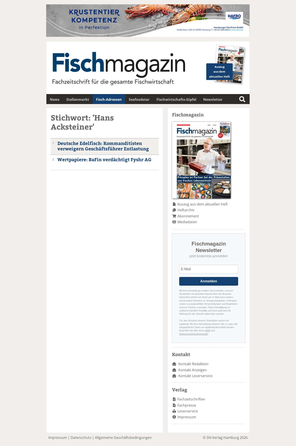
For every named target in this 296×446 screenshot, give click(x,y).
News (54, 99)
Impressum (186, 417)
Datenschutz (81, 437)
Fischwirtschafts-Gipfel (176, 99)
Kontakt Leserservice (195, 375)
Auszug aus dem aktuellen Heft (202, 204)
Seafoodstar (139, 99)
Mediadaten (187, 222)
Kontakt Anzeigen (192, 370)
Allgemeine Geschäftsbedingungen (123, 437)
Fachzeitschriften (191, 399)
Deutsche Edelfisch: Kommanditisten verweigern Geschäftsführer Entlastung (103, 146)
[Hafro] (148, 35)
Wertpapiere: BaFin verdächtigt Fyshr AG (104, 159)
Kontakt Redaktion (193, 363)
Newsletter (212, 99)
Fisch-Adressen (109, 99)
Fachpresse (186, 405)
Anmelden (208, 281)
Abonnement (188, 216)
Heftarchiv (185, 210)
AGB (207, 330)
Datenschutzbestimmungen (193, 334)
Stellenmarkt (77, 99)
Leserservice (187, 411)
